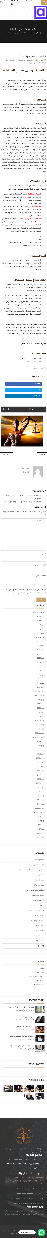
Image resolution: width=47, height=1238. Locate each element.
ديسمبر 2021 (39, 796)
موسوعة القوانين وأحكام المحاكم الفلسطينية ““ (23, 1164)
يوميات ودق (40, 946)
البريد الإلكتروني (40, 565)
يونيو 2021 (40, 821)
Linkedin (36, 396)
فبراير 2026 (40, 633)
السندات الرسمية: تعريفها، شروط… (21, 1046)
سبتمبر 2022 (39, 771)
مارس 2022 (40, 783)
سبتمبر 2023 (39, 733)
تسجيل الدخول (39, 972)
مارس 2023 (40, 758)
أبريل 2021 (40, 829)
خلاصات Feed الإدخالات (36, 977)
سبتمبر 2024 (39, 692)
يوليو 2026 (40, 616)
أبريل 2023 (40, 754)
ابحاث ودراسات (39, 885)
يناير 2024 (41, 717)
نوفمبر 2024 (40, 683)
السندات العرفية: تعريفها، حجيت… (22, 1036)
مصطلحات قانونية (37, 931)
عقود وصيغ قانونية (37, 921)
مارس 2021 (40, 833)
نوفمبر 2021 (40, 800)
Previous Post (6, 454)
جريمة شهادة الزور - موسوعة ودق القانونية (18, 502)
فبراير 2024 (40, 712)
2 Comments (10, 60)
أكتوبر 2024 (40, 687)
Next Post (41, 454)
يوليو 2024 (40, 700)
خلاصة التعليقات (38, 981)
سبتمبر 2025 (39, 650)
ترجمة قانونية (39, 905)
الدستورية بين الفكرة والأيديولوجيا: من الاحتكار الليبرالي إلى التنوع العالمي (21, 431)
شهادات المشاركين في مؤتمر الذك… (21, 1007)
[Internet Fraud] (39, 1096)
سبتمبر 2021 (39, 808)
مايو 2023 (41, 750)
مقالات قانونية (38, 369)
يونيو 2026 (40, 621)
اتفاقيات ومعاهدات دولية (35, 890)
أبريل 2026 (40, 625)
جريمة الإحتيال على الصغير (31, 359)
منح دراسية (40, 941)
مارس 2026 (40, 629)
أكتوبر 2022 (40, 767)
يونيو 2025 (40, 662)
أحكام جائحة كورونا (38, 865)
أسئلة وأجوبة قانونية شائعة (34, 875)
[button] (41, 1232)
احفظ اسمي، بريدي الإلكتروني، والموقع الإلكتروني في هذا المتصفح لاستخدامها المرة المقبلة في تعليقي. (26, 591)
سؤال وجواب (39, 915)
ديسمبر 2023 (39, 721)
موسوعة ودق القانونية (25, 60)
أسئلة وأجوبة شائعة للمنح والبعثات (31, 870)
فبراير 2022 (40, 787)
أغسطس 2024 (38, 696)
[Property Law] (39, 1088)
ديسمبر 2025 (39, 637)
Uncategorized (39, 860)
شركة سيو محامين (17, 1234)
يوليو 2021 (40, 817)
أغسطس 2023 (38, 737)
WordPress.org (39, 985)
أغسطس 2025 (38, 654)
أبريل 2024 (40, 708)
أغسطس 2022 (38, 775)
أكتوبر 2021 (40, 804)
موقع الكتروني (41, 576)
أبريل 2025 (40, 671)
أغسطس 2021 (38, 812)
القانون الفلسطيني (37, 895)
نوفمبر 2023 (40, 725)
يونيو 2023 (40, 746)
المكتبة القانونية (38, 900)
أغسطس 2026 (38, 612)
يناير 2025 (41, 679)
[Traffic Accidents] (8, 1088)
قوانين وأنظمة (39, 926)
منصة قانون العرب (35, 1168)
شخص (36, 260)
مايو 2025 (41, 667)
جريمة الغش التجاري (33, 362)
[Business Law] (29, 1088)
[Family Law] (29, 1096)
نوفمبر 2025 (40, 642)
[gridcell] (23, 1213)
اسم (44, 554)
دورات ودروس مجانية (37, 910)
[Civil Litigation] (18, 1088)
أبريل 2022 (40, 779)
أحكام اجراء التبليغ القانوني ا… (24, 1027)
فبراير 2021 (40, 838)
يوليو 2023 (40, 742)
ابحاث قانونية (39, 880)
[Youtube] (12, 4)
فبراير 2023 (40, 762)
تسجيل (41, 968)
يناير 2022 (41, 792)
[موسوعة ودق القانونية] (40, 12)
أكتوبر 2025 (40, 646)
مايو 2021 (41, 825)
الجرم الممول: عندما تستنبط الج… (22, 1017)
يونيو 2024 (40, 704)
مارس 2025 (40, 675)
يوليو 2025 (40, 658)
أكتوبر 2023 (40, 729)
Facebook (35, 384)
